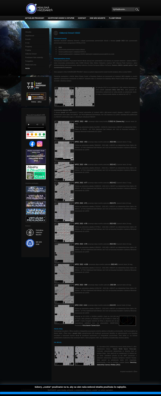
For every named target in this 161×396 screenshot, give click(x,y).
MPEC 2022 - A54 (81, 164)
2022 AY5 (113, 305)
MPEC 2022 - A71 (81, 203)
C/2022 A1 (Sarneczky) (116, 121)
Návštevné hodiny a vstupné (61, 18)
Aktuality (28, 32)
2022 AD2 (113, 223)
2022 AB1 (112, 142)
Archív (27, 68)
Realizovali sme (30, 65)
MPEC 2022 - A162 (81, 305)
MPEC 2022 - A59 (81, 121)
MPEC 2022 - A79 (81, 244)
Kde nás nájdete (97, 18)
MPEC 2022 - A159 (81, 264)
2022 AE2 (113, 244)
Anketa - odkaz (36, 102)
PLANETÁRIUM (115, 18)
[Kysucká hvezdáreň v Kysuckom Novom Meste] (39, 8)
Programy (28, 46)
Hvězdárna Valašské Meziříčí (39, 232)
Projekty (28, 50)
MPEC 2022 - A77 (81, 183)
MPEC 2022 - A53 (81, 142)
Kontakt (82, 18)
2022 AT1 (113, 203)
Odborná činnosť (31, 54)
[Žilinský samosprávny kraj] (36, 91)
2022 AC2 (113, 183)
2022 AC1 (112, 164)
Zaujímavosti (29, 36)
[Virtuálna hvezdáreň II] (35, 200)
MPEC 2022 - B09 (81, 285)
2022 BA (113, 285)
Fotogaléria (29, 61)
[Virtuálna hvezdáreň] (35, 192)
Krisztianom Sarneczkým (91, 325)
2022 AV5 (114, 264)
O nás (27, 43)
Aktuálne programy (34, 18)
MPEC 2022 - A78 (81, 223)
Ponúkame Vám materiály (34, 57)
